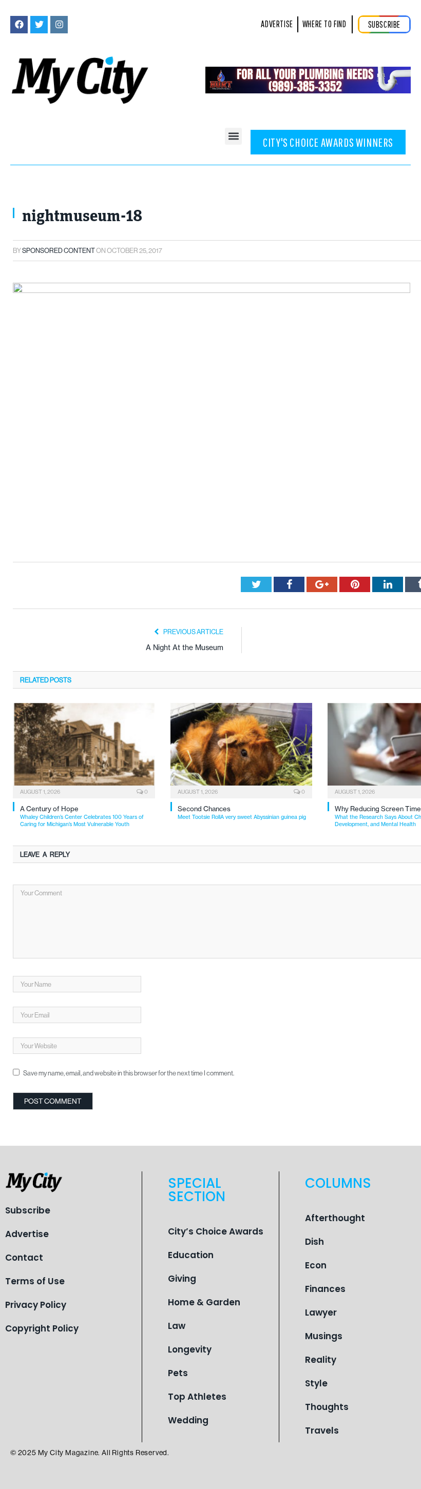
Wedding (188, 1420)
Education (191, 1255)
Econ (316, 1265)
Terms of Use (35, 1281)
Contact (24, 1257)
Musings (323, 1336)
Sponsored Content (58, 250)
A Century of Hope (82, 816)
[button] (233, 136)
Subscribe (27, 1210)
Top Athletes (197, 1396)
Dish (314, 1242)
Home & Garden (204, 1302)
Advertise (27, 1234)
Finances (325, 1289)
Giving (182, 1278)
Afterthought (335, 1218)
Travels (322, 1430)
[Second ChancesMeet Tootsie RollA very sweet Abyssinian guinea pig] (241, 749)
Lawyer (321, 1312)
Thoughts (327, 1407)
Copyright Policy (42, 1328)
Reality (320, 1360)
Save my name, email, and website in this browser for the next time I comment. (128, 1073)
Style (316, 1383)
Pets (178, 1373)
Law (176, 1326)
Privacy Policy (35, 1305)
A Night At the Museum (184, 647)
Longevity (190, 1349)
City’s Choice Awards (215, 1231)
